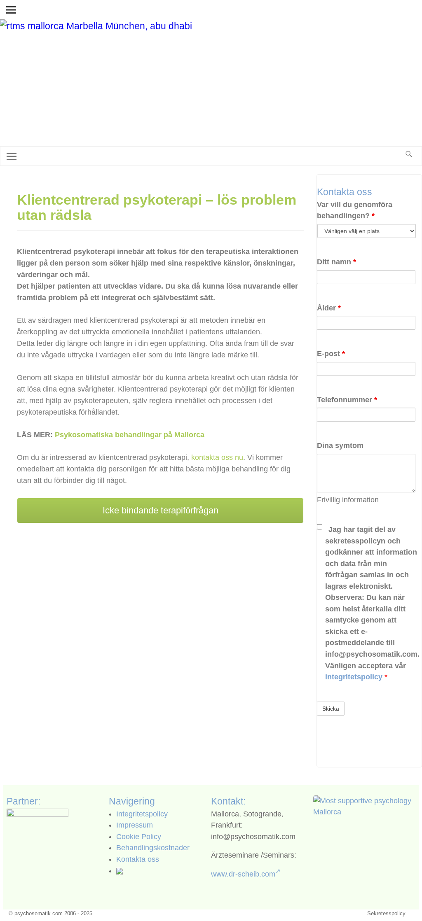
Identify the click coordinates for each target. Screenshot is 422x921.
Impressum (134, 825)
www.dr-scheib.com (243, 874)
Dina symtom (340, 445)
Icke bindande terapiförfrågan (160, 510)
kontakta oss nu (217, 457)
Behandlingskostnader (153, 848)
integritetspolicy (354, 677)
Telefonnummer (347, 400)
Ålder (329, 308)
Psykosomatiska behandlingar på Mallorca (129, 435)
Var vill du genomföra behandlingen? (354, 210)
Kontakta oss (137, 859)
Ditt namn (336, 262)
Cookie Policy (138, 836)
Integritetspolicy (142, 814)
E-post (331, 354)
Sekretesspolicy (386, 913)
